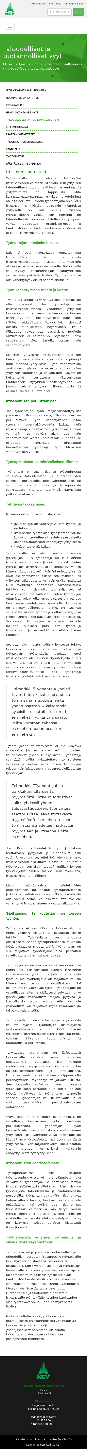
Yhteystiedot (38, 3)
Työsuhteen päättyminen (62, 64)
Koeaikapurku (15, 105)
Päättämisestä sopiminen (23, 163)
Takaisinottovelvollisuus (24, 141)
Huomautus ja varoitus (22, 97)
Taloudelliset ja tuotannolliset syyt (33, 119)
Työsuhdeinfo (28, 64)
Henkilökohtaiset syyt (22, 112)
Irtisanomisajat (17, 127)
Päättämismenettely (20, 134)
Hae (78, 12)
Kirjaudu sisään (74, 3)
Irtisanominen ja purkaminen (26, 90)
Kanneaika (13, 149)
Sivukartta (55, 3)
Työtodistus (15, 156)
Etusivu (9, 64)
